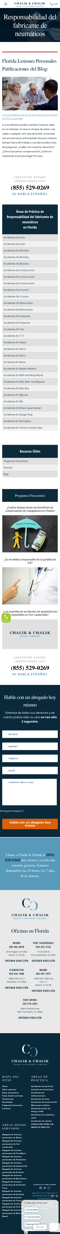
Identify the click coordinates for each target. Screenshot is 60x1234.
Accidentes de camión (41, 1121)
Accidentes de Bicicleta (16, 250)
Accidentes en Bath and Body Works (23, 375)
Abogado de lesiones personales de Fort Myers (14, 1152)
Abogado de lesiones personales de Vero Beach (14, 1205)
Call (56, 3)
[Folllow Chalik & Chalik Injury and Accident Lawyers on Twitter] (44, 1188)
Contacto (6, 1108)
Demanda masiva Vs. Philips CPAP (41, 1110)
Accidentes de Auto (14, 237)
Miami (17, 943)
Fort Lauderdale (43, 943)
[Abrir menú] (5, 4)
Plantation (16, 970)
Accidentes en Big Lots (16, 394)
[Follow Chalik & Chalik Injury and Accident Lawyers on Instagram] (48, 1188)
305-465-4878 (16, 947)
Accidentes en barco (15, 349)
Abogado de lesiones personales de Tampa (12, 1199)
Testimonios (8, 1099)
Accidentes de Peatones (17, 316)
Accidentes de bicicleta (42, 1086)
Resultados (7, 1102)
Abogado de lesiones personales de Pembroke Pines (13, 1185)
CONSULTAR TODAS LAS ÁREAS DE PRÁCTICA (42, 1126)
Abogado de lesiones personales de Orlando (13, 1171)
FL (48, 955)
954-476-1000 (16, 973)
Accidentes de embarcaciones (38, 1094)
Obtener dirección (16, 960)
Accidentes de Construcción (19, 270)
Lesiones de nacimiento (42, 1089)
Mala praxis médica (40, 1105)
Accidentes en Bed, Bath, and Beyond (24, 381)
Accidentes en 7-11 (14, 335)
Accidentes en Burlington (17, 421)
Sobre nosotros (9, 1089)
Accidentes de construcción (44, 1102)
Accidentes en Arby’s (15, 342)
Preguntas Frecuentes (16, 461)
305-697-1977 (43, 973)
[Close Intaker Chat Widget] (57, 1196)
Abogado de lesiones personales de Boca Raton (14, 1177)
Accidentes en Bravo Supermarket (22, 408)
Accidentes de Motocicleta (18, 303)
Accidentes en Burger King (18, 414)
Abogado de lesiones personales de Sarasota (13, 1193)
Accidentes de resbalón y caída (43, 1116)
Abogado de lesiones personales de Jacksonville (14, 1164)
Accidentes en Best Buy (16, 388)
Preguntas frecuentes (12, 1105)
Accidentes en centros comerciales (23, 427)
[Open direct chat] (52, 1196)
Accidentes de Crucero (16, 290)
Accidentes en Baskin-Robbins (20, 368)
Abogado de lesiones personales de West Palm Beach (14, 1213)
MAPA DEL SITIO (38, 1193)
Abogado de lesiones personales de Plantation (14, 1158)
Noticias (8, 467)
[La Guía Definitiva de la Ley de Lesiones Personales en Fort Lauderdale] (30, 93)
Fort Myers (30, 1000)
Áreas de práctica (10, 1092)
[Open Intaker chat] (26, 1232)
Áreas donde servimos (12, 1096)
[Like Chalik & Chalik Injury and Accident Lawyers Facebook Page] (40, 1188)
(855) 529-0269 (30, 187)
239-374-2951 (30, 1003)
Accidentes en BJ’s (13, 401)
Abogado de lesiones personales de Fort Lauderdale (12, 1144)
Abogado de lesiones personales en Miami (12, 1136)
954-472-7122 (43, 947)
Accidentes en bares (15, 362)
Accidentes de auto (40, 1099)
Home (5, 1086)
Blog (6, 474)
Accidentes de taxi (14, 329)
